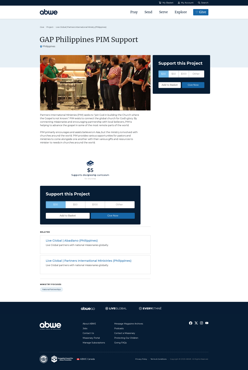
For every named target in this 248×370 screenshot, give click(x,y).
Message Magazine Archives (128, 323)
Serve (163, 12)
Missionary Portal (91, 338)
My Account (186, 2)
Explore (181, 12)
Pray (134, 12)
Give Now (112, 215)
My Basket (167, 2)
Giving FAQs (120, 342)
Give (42, 27)
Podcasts (119, 328)
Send (148, 12)
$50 (75, 204)
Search (204, 2)
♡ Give (200, 12)
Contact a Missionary (124, 333)
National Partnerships (51, 289)
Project (49, 27)
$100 (95, 204)
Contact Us (88, 333)
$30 (55, 204)
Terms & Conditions (158, 359)
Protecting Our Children (126, 338)
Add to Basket (68, 215)
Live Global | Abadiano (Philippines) (72, 240)
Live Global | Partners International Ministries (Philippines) (88, 260)
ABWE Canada (87, 359)
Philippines (49, 46)
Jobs (85, 328)
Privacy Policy (141, 359)
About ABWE (89, 323)
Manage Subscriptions (94, 342)
